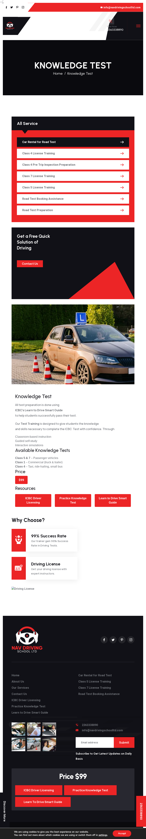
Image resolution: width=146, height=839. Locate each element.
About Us (18, 681)
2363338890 (115, 29)
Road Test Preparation (37, 210)
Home (58, 73)
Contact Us (30, 264)
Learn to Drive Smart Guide (113, 500)
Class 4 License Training (38, 153)
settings (103, 835)
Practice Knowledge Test (73, 500)
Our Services (20, 687)
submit (126, 742)
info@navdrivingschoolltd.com (121, 7)
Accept (122, 833)
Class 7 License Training (38, 176)
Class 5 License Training (38, 187)
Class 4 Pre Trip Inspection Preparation (48, 164)
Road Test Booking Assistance (43, 198)
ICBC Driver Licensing (33, 500)
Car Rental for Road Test (39, 142)
